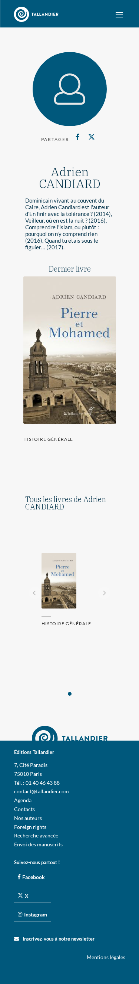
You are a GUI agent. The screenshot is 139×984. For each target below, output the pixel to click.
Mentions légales (106, 957)
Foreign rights (30, 827)
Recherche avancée (36, 835)
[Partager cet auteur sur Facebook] (77, 137)
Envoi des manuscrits (38, 844)
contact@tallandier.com (41, 791)
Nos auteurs (28, 818)
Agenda (23, 800)
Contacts (24, 809)
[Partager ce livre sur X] (91, 137)
